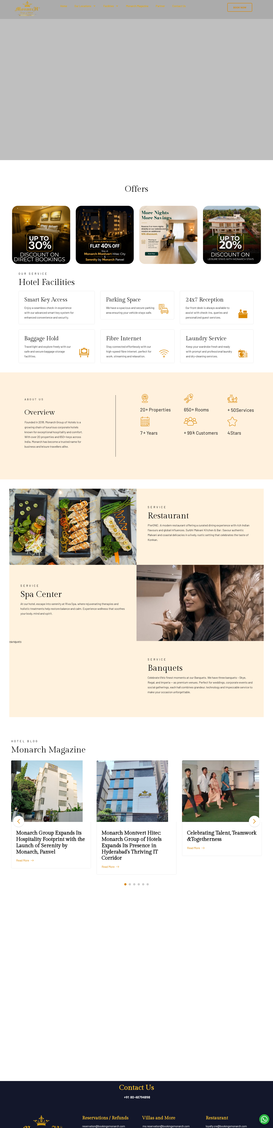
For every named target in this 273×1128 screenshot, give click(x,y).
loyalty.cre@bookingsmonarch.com (226, 1126)
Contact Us (179, 6)
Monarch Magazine (137, 6)
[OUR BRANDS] (222, 791)
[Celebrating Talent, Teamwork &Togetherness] (136, 791)
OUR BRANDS (204, 833)
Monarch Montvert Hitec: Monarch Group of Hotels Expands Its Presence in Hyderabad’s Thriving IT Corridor (46, 845)
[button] (125, 884)
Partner (160, 6)
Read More (23, 866)
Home (63, 6)
